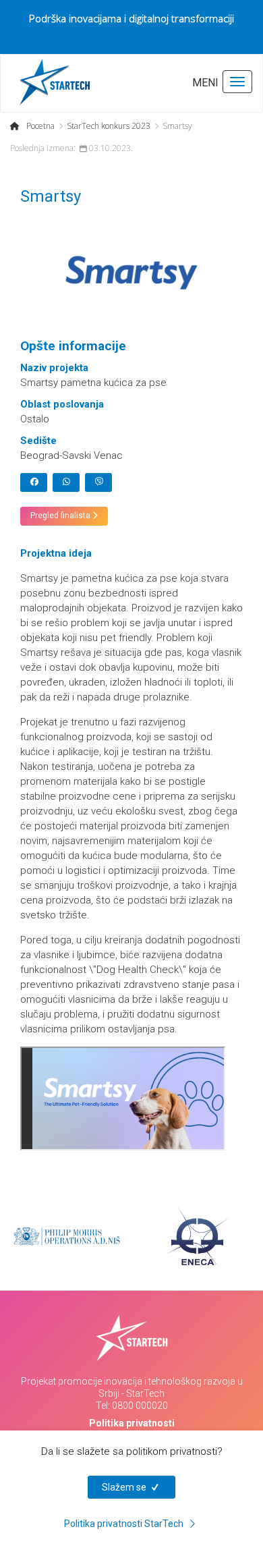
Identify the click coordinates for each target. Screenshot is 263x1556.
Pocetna (40, 126)
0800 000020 (140, 1405)
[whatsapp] (66, 482)
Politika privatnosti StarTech (124, 1523)
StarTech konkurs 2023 (108, 126)
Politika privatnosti (132, 1423)
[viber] (98, 482)
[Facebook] (33, 482)
